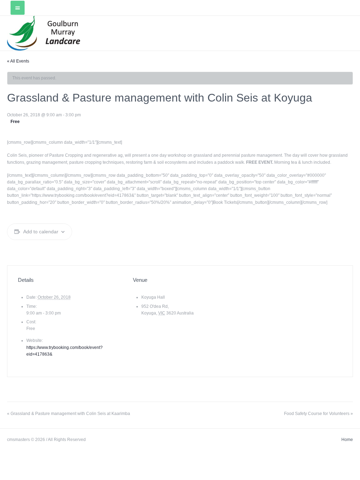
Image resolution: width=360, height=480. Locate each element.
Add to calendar (40, 231)
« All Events (18, 61)
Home (347, 439)
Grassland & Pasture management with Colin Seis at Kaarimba (68, 413)
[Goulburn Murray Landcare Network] (43, 33)
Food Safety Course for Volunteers (318, 413)
